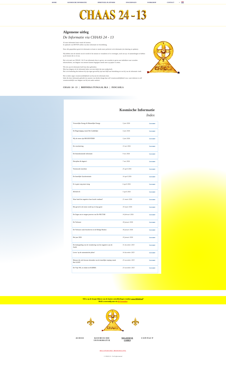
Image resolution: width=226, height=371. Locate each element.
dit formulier (122, 301)
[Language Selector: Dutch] (181, 2)
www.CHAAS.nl (137, 299)
